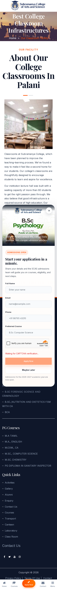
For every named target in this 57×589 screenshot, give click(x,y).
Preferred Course (13, 326)
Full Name (10, 283)
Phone (8, 312)
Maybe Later (28, 370)
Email (8, 298)
